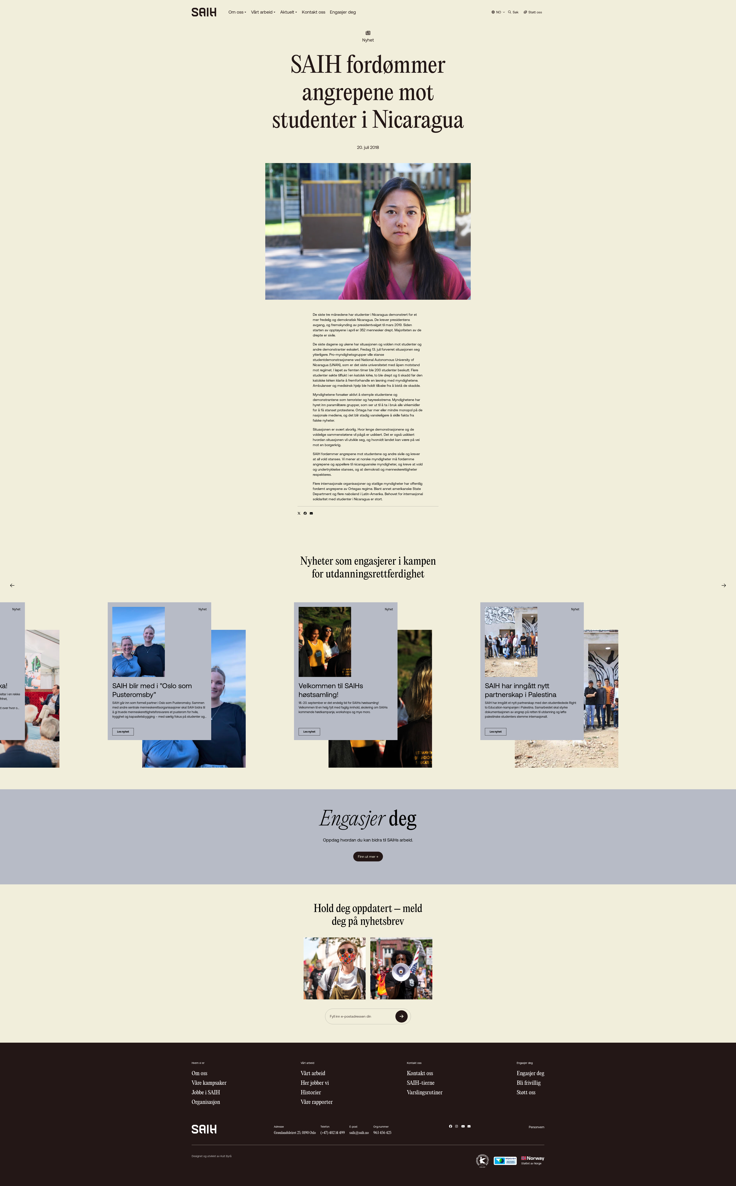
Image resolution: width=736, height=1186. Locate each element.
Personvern (536, 1127)
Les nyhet (309, 731)
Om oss (235, 12)
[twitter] (299, 513)
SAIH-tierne (421, 1083)
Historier (311, 1093)
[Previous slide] (12, 585)
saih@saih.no (359, 1133)
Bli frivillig (529, 1083)
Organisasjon (206, 1102)
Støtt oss (526, 1093)
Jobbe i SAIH (206, 1093)
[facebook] (305, 513)
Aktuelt (287, 12)
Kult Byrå (226, 1156)
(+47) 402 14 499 (332, 1133)
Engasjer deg (343, 12)
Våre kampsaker (209, 1083)
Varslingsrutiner (425, 1093)
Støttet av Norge (531, 1163)
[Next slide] (723, 585)
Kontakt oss (313, 12)
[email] (311, 513)
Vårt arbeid (262, 12)
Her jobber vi (315, 1083)
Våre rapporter (317, 1102)
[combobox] (498, 12)
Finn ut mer (368, 857)
